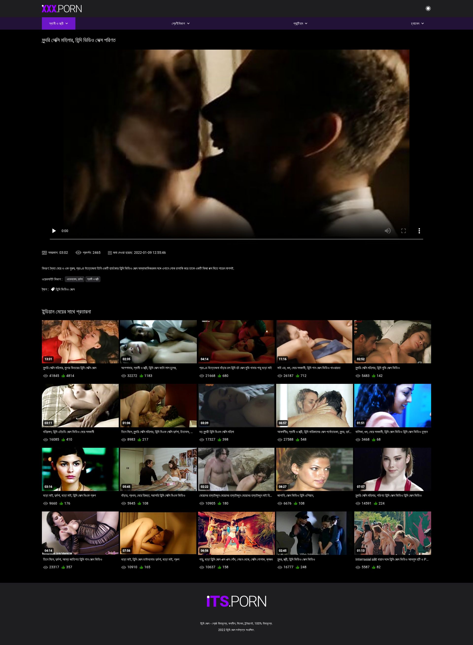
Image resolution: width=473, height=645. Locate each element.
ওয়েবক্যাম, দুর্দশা (75, 279)
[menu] (428, 9)
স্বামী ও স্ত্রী (93, 279)
